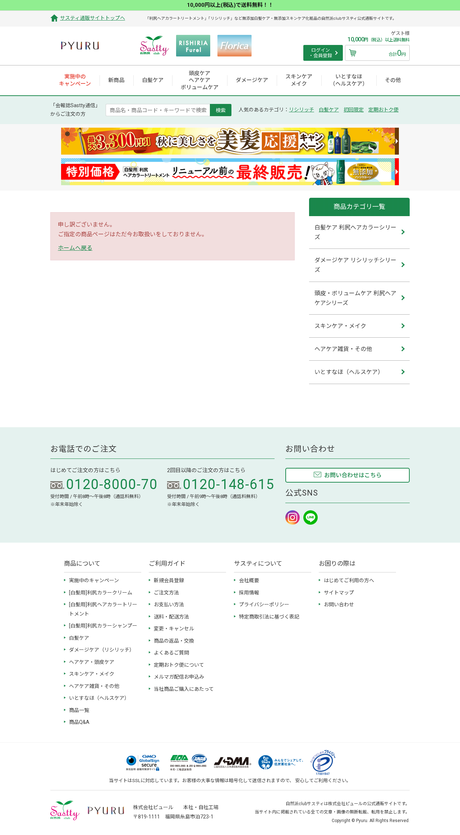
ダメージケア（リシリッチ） (101, 650)
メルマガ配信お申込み (179, 677)
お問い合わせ (339, 604)
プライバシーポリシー (264, 604)
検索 (221, 110)
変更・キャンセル (174, 628)
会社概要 (249, 580)
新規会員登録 (169, 580)
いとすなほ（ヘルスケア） (99, 698)
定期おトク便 (383, 110)
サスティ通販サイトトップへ (92, 18)
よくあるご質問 (171, 653)
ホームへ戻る (75, 248)
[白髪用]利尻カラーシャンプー (103, 626)
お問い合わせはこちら (353, 475)
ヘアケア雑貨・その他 (94, 686)
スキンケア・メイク (91, 674)
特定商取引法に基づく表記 (269, 617)
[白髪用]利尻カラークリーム (100, 593)
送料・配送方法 (171, 617)
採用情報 (249, 593)
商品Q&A (79, 722)
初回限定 (354, 110)
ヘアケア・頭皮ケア (91, 662)
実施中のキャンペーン (94, 580)
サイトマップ (339, 593)
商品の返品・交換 (174, 641)
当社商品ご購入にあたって (184, 689)
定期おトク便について (179, 665)
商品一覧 (79, 710)
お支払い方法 (169, 604)
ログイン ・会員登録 (320, 53)
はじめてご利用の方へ (349, 580)
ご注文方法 (166, 593)
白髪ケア (329, 110)
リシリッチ (301, 110)
